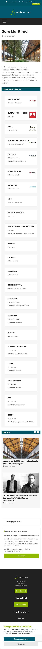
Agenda (21, 618)
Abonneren (21, 556)
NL (19, 2)
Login (26, 2)
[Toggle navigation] (4, 22)
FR (22, 2)
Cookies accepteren (21, 639)
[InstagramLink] (35, 2)
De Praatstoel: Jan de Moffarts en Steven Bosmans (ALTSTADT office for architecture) (20, 498)
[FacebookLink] (30, 2)
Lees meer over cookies (21, 634)
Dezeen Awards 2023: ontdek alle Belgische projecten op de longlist (20, 462)
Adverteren (36, 4)
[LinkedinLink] (33, 2)
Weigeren (21, 644)
